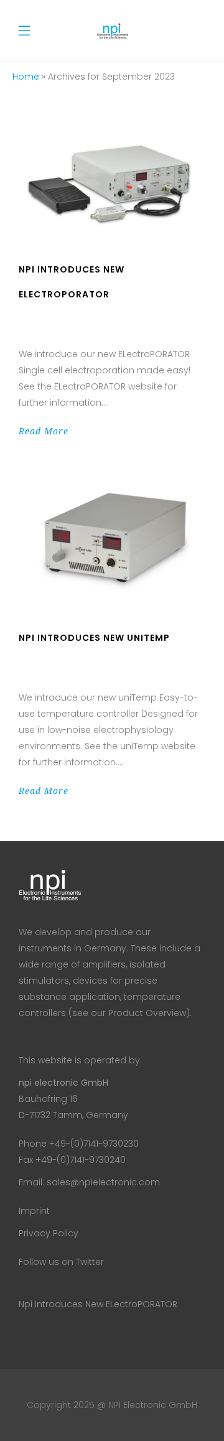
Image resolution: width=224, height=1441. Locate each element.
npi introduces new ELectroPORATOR (98, 1304)
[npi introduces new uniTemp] (112, 540)
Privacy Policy (48, 1233)
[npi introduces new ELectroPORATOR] (112, 182)
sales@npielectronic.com (103, 1182)
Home (25, 76)
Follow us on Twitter (61, 1262)
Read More (43, 431)
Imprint (34, 1211)
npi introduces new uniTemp (94, 638)
